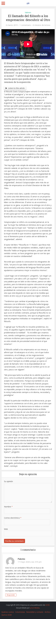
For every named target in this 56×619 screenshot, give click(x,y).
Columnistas (20, 612)
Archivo (48, 612)
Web (6, 529)
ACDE (47, 605)
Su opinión (8, 481)
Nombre (8, 506)
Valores (28, 12)
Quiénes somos (7, 612)
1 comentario (25, 25)
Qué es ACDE (6, 615)
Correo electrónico (12, 518)
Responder (11, 595)
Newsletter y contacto (34, 612)
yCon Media (34, 608)
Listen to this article (16, 88)
